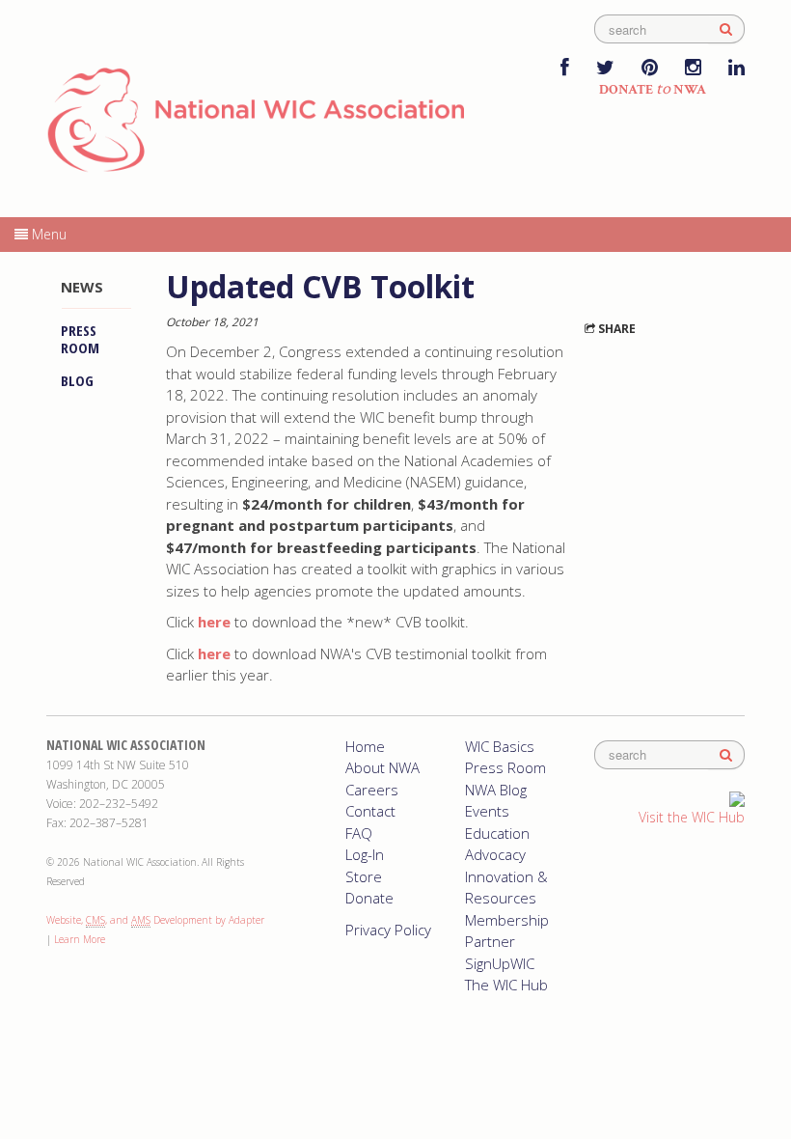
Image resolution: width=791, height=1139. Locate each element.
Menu (47, 234)
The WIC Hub (506, 984)
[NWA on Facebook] (564, 69)
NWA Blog (496, 789)
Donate (369, 897)
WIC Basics (499, 746)
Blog (77, 380)
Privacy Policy (388, 929)
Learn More (79, 939)
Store (363, 876)
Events (487, 810)
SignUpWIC (499, 963)
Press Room (80, 338)
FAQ (358, 833)
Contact (370, 810)
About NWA (382, 767)
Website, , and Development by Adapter (155, 920)
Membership (507, 920)
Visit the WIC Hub (692, 817)
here (214, 653)
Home (365, 746)
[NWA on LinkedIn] (736, 69)
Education (497, 833)
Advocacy (495, 854)
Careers (371, 789)
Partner (490, 941)
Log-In (364, 854)
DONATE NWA (652, 89)
